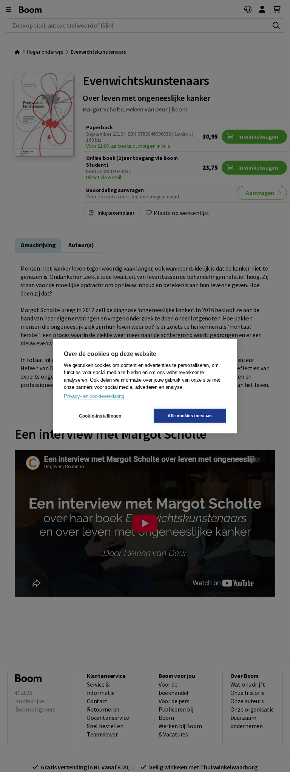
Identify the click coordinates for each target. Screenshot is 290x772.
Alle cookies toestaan (190, 415)
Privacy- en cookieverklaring (94, 396)
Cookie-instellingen (100, 415)
